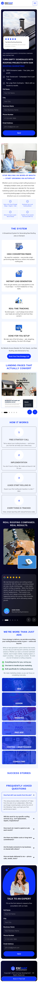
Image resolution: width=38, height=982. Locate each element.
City (4, 98)
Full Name (6, 89)
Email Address (8, 123)
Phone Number (8, 114)
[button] (29, 412)
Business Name (8, 106)
